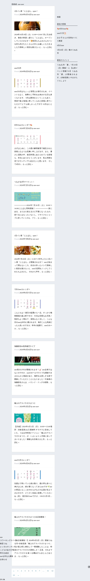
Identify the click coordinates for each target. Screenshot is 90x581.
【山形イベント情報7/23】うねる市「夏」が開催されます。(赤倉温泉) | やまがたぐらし (67, 74)
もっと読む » (23, 107)
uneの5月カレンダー (22, 460)
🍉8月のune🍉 (62, 29)
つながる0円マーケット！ (24, 182)
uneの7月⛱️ (61, 33)
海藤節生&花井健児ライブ (24, 346)
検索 (59, 17)
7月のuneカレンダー (22, 289)
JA (4, 579)
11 (48, 571)
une (1, 537)
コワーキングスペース (9, 540)
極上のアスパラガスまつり (24, 403)
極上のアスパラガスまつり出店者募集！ (30, 517)
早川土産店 (4, 553)
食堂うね (3, 543)
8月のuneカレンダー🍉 (23, 125)
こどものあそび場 (7, 550)
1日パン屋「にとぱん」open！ (26, 11)
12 (52, 571)
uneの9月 (17, 68)
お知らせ (3, 559)
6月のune (60, 45)
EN (1, 579)
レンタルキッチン (7, 547)
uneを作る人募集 (6, 556)
